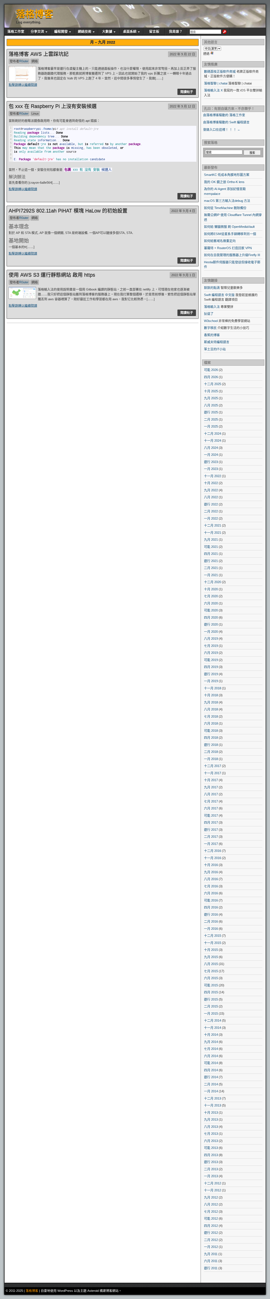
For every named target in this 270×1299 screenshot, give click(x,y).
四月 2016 (211, 907)
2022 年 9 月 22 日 (182, 54)
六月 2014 (211, 1056)
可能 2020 (211, 610)
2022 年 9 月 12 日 (182, 106)
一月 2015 (211, 1013)
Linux (35, 113)
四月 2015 (211, 992)
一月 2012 (211, 1247)
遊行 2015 (211, 999)
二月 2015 (211, 1006)
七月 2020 (211, 596)
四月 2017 (211, 822)
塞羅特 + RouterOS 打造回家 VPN (228, 248)
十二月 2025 (212, 384)
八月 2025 (211, 405)
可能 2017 (211, 815)
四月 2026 (211, 377)
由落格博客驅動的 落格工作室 (224, 115)
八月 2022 (211, 497)
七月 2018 (211, 716)
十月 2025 (211, 391)
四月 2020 (211, 617)
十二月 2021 (212, 525)
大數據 (107, 31)
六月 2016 (211, 893)
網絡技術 (84, 31)
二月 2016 (211, 921)
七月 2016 (211, 886)
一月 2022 (211, 518)
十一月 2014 (212, 1027)
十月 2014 (211, 1034)
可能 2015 (211, 985)
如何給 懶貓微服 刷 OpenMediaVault (229, 226)
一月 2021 (211, 575)
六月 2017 (211, 808)
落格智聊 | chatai (215, 83)
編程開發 (61, 31)
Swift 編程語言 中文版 (219, 295)
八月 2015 (211, 964)
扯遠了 (208, 313)
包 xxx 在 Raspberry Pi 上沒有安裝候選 (53, 106)
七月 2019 (211, 645)
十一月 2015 (212, 943)
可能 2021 (211, 546)
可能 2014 (211, 1063)
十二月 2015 (212, 935)
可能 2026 (211, 370)
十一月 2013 (212, 1105)
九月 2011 (210, 1254)
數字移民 (210, 328)
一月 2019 (211, 681)
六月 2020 (211, 603)
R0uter (23, 61)
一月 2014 (211, 1091)
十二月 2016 (212, 850)
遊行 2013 (211, 1162)
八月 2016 (211, 879)
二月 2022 (211, 511)
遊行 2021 (211, 561)
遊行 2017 (211, 829)
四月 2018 (211, 737)
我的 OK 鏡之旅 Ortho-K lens (224, 182)
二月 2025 (211, 419)
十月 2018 (211, 695)
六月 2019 (211, 652)
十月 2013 (211, 1112)
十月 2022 (211, 483)
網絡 (34, 61)
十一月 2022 (212, 476)
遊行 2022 (211, 504)
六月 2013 (211, 1141)
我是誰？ (175, 31)
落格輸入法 (212, 306)
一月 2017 (211, 844)
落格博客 (34, 14)
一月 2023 (211, 469)
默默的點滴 (212, 287)
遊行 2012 (211, 1232)
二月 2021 (211, 568)
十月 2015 (211, 950)
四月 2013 (211, 1155)
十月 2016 (211, 865)
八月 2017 (211, 794)
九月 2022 (211, 490)
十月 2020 (211, 589)
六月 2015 (211, 978)
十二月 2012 (212, 1183)
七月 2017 (211, 801)
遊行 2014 (211, 1077)
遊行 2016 (211, 914)
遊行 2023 (211, 462)
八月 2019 (211, 638)
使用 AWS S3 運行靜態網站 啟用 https (52, 275)
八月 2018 (211, 709)
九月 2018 (211, 702)
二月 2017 (211, 836)
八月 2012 (211, 1204)
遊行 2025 (211, 412)
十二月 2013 (212, 1098)
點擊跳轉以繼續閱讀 (23, 85)
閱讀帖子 (186, 92)
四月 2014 (211, 1070)
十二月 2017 (212, 766)
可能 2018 (211, 730)
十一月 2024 (212, 440)
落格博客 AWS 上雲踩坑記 (39, 54)
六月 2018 (211, 723)
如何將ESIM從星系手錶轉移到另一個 (230, 234)
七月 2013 (211, 1133)
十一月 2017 (212, 773)
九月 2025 (211, 398)
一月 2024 (211, 454)
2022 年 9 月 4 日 (183, 211)
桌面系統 (129, 31)
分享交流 (37, 31)
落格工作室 (15, 31)
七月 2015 (211, 971)
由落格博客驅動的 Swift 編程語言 (226, 122)
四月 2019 (211, 667)
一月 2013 (211, 1176)
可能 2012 (211, 1218)
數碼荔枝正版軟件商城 (220, 71)
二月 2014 (211, 1084)
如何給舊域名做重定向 (220, 241)
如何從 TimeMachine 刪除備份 (225, 208)
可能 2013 (211, 1148)
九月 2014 (211, 1042)
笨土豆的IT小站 (215, 349)
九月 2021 (211, 539)
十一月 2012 (212, 1190)
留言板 (154, 31)
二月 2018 (211, 751)
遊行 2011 (210, 1268)
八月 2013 (211, 1126)
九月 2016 (211, 872)
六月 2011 (210, 1261)
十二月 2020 (212, 582)
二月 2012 (211, 1240)
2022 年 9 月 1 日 (183, 275)
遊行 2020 (211, 624)
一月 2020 (211, 631)
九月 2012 (211, 1197)
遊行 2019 (211, 674)
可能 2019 (211, 660)
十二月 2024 (212, 433)
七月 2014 (211, 1049)
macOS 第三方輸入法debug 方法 (227, 200)
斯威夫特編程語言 (216, 342)
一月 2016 (211, 928)
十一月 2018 (212, 688)
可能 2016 (211, 900)
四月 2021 (211, 553)
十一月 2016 (212, 858)
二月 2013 (211, 1169)
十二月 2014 (212, 1020)
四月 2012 (211, 1225)
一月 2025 (211, 426)
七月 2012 (211, 1211)
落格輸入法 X (213, 90)
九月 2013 (211, 1119)
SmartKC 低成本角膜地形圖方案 (226, 174)
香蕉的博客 (212, 335)
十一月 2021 (212, 532)
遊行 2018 (211, 745)
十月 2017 (211, 780)
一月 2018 (211, 759)
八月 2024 (211, 447)
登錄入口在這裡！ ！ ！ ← (221, 129)
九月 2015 (211, 957)
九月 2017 (211, 787)
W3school (211, 321)
